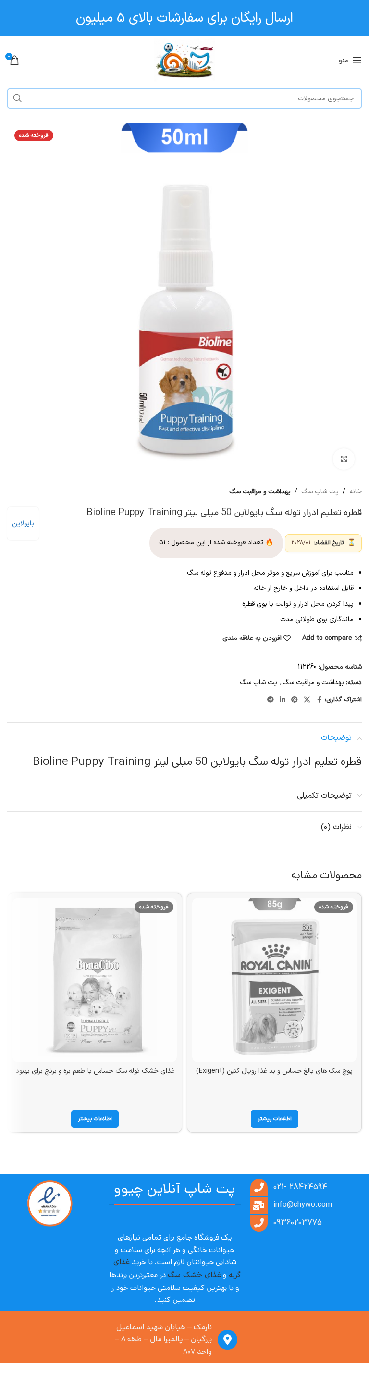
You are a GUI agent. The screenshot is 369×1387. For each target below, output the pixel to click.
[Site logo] (185, 60)
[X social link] (307, 700)
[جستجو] (17, 98)
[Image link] (49, 1203)
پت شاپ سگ (320, 492)
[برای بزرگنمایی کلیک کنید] (344, 459)
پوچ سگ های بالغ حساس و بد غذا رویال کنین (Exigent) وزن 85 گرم (274, 1076)
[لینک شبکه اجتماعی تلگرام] (270, 700)
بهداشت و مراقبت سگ (260, 492)
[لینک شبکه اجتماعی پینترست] (294, 700)
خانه (355, 492)
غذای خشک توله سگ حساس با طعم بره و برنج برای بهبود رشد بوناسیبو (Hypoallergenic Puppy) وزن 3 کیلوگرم (94, 1076)
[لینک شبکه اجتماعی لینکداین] (282, 700)
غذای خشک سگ (194, 1275)
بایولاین (23, 523)
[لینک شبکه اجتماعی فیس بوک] (319, 700)
